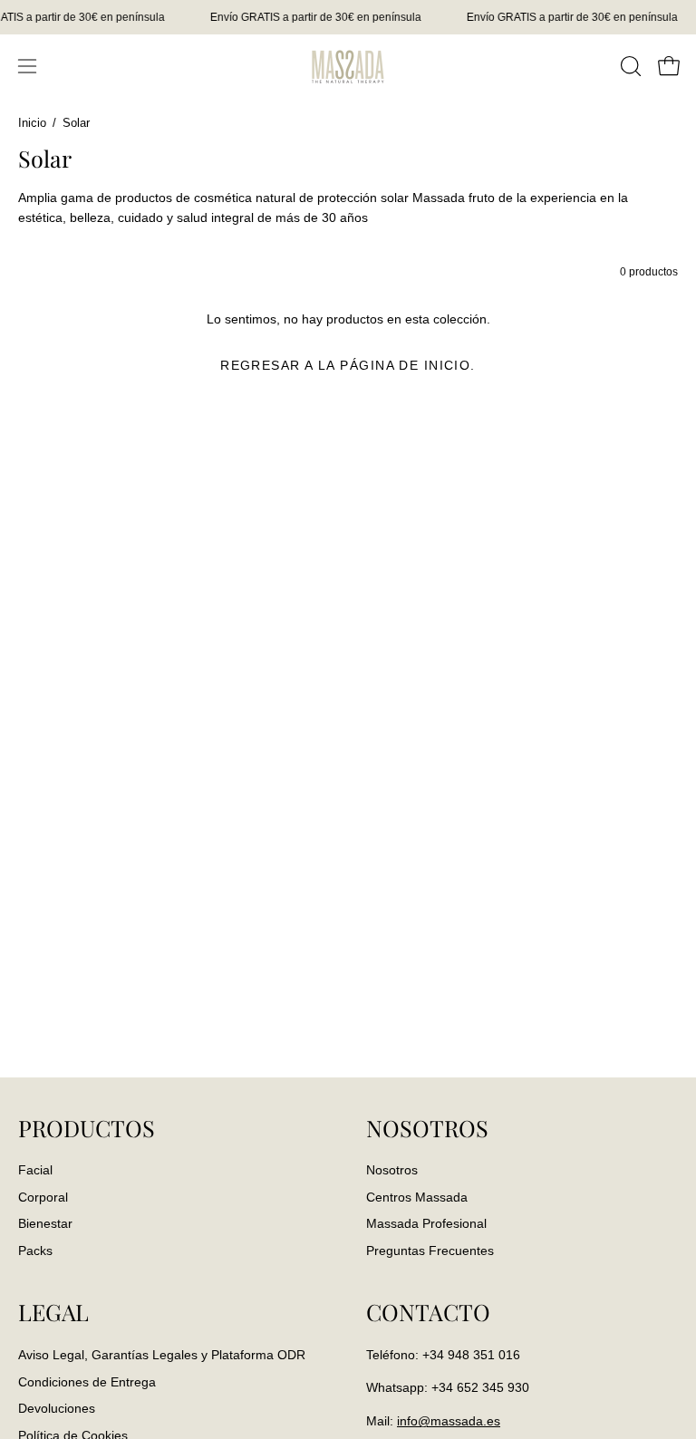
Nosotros (392, 1170)
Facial (35, 1170)
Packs (35, 1251)
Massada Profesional (426, 1224)
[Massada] (348, 65)
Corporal (43, 1197)
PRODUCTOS (86, 1128)
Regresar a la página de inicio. (348, 365)
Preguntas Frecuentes (430, 1251)
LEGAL (53, 1312)
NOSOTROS (427, 1128)
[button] (629, 66)
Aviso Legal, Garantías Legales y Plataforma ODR (161, 1354)
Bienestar (45, 1224)
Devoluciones (56, 1408)
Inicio (32, 123)
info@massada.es (448, 1421)
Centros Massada (417, 1197)
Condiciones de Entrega (87, 1381)
